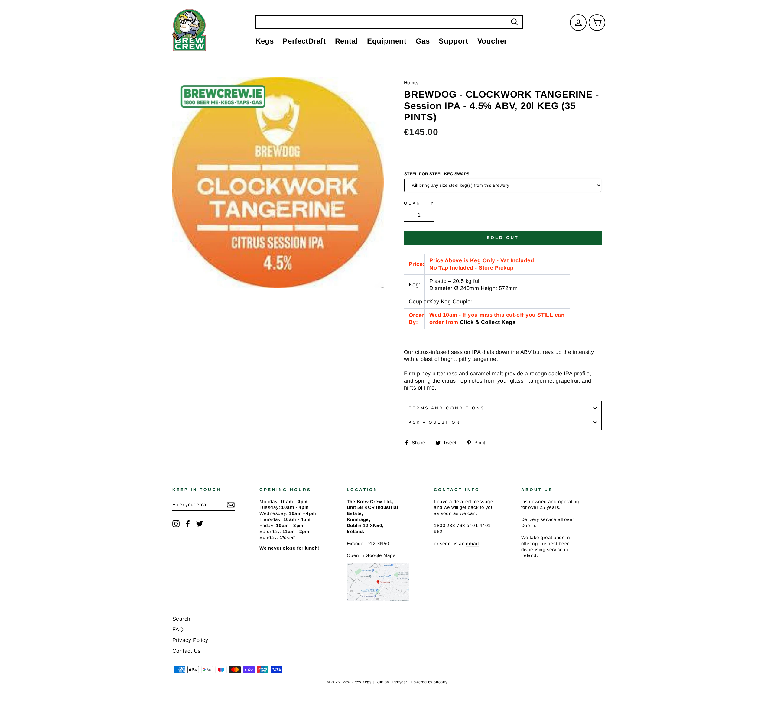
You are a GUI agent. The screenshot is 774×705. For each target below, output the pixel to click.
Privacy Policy (190, 640)
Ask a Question (434, 422)
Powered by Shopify (429, 682)
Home (410, 82)
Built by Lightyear (391, 682)
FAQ (178, 629)
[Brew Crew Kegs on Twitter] (199, 523)
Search (181, 619)
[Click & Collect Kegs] (516, 322)
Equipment (386, 41)
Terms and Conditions (447, 408)
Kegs (264, 41)
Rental (346, 41)
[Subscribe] (231, 504)
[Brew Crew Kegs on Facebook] (187, 523)
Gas (423, 41)
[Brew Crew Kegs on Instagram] (176, 523)
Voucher (492, 41)
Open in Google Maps (371, 555)
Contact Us (186, 651)
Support (453, 41)
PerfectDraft (304, 41)
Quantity (419, 203)
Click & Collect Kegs (487, 322)
